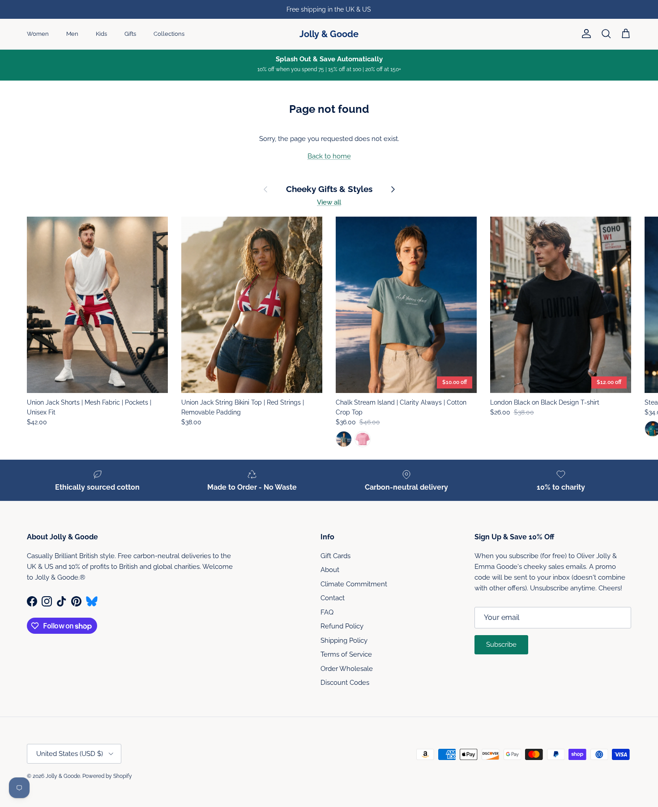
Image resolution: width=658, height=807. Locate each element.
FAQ (326, 612)
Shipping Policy (343, 640)
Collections (169, 33)
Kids (101, 33)
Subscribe (501, 644)
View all (329, 202)
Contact (332, 598)
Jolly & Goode (63, 776)
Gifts (130, 33)
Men (72, 33)
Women (38, 33)
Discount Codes (344, 683)
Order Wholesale (346, 669)
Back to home (329, 156)
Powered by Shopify (107, 776)
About (329, 570)
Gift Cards (335, 556)
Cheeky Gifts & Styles (329, 189)
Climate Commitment (353, 584)
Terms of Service (346, 654)
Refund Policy (341, 626)
